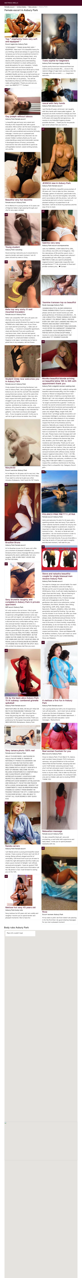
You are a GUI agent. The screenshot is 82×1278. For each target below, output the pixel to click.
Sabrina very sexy (51, 243)
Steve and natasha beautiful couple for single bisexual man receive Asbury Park (57, 576)
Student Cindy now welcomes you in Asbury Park (22, 380)
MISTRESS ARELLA (11, 3)
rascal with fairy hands (53, 103)
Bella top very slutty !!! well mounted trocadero (18, 310)
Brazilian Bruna (12, 542)
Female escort (9, 7)
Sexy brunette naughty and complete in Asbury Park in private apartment (22, 602)
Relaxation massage (52, 831)
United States (21, 7)
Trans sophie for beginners (55, 60)
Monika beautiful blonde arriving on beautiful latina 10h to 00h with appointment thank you (59, 381)
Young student (12, 247)
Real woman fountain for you (56, 751)
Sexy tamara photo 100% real (20, 750)
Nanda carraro (12, 846)
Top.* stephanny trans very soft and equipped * (21, 40)
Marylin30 (10, 467)
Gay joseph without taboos (18, 116)
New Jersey (32, 7)
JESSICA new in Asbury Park (56, 183)
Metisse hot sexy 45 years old (20, 907)
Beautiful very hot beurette (18, 200)
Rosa (44, 912)
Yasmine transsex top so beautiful (59, 302)
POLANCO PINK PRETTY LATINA (58, 514)
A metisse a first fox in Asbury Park (57, 701)
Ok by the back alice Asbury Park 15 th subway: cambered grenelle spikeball (22, 700)
